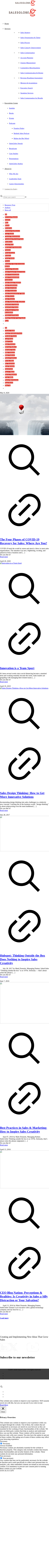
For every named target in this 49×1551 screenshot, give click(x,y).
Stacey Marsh (9, 372)
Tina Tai (8, 385)
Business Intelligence (12, 231)
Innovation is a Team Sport (17, 668)
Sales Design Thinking (13, 283)
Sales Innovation (11, 288)
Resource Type (10, 205)
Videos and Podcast (12, 315)
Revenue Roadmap (11, 269)
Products (8, 256)
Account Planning (11, 217)
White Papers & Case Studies (15, 318)
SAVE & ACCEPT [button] (7, 1471)
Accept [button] (39, 1403)
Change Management (12, 236)
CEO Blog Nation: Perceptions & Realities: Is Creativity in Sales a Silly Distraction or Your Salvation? (24, 1296)
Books (7, 225)
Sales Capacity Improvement (15, 272)
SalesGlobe (9, 369)
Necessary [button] (3, 1441)
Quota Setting (10, 258)
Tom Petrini (9, 383)
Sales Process (9, 296)
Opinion (8, 250)
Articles (7, 220)
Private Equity (10, 253)
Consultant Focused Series (14, 239)
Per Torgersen (10, 364)
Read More (4, 1405)
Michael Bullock (11, 347)
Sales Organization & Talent (15, 294)
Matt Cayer (9, 342)
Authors (7, 207)
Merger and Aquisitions (13, 247)
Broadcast (8, 228)
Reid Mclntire (10, 366)
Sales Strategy (10, 299)
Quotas (7, 261)
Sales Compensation (12, 275)
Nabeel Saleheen (11, 358)
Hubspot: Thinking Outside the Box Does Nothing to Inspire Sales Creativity (22, 959)
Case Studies (9, 234)
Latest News (9, 245)
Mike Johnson (10, 353)
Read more (4, 557)
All (6, 214)
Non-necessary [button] (5, 1456)
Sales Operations (11, 291)
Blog (6, 223)
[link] (25, 197)
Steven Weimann (11, 375)
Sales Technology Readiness (15, 302)
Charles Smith (10, 331)
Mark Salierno (10, 355)
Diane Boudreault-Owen (13, 333)
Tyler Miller (9, 377)
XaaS (7, 321)
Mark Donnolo (10, 344)
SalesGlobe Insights (12, 305)
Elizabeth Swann (11, 336)
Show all (8, 210)
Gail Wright (9, 339)
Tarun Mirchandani (11, 380)
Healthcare (9, 242)
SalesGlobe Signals (11, 307)
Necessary (6, 1444)
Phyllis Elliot (9, 361)
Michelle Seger (10, 350)
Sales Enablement (11, 285)
